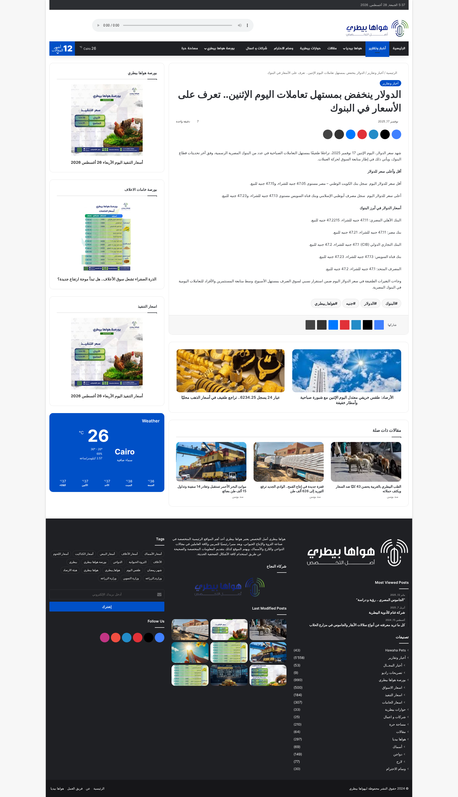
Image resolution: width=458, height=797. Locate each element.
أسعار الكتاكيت (84, 554)
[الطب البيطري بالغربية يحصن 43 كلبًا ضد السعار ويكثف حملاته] (366, 462)
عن (88, 788)
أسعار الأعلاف (129, 554)
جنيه (349, 303)
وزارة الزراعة (108, 578)
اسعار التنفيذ (393, 695)
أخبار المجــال (392, 665)
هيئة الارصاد (70, 570)
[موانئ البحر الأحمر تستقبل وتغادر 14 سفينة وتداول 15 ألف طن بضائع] (211, 462)
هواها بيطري (91, 570)
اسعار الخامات (392, 702)
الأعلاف (157, 562)
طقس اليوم (134, 570)
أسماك (397, 747)
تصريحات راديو (392, 673)
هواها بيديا (354, 48)
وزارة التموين (131, 578)
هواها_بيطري (325, 303)
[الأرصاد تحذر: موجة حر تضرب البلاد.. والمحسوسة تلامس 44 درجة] (190, 652)
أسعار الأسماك (153, 554)
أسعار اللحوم (60, 554)
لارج (399, 761)
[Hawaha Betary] (377, 28)
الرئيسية (399, 48)
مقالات (332, 48)
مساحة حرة (190, 48)
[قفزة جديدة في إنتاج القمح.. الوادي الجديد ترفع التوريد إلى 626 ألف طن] (289, 462)
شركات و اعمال (256, 48)
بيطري (73, 562)
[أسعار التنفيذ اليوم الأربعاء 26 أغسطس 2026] (228, 629)
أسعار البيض (107, 554)
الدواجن (117, 562)
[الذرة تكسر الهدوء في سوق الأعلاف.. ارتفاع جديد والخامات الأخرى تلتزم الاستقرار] (190, 675)
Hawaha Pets (395, 650)
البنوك (390, 303)
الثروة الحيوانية (137, 562)
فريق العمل (75, 788)
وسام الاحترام (283, 48)
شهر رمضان (154, 570)
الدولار (369, 303)
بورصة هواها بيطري (221, 48)
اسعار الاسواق (392, 687)
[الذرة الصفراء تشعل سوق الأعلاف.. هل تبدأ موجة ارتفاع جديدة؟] (228, 652)
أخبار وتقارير (377, 48)
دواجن (397, 754)
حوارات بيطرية (310, 48)
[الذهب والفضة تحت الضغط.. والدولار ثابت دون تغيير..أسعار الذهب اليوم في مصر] (228, 675)
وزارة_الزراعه (154, 578)
